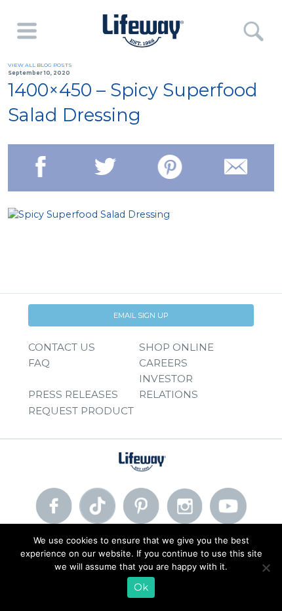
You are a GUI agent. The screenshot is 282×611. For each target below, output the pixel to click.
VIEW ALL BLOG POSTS (40, 65)
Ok (141, 587)
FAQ (39, 363)
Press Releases (73, 394)
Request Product (81, 410)
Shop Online (176, 347)
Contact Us (61, 347)
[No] (265, 567)
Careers (163, 363)
